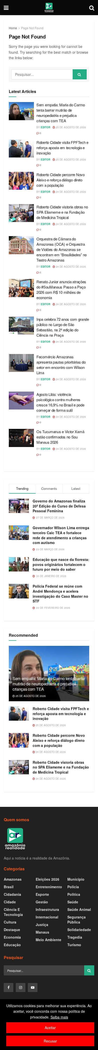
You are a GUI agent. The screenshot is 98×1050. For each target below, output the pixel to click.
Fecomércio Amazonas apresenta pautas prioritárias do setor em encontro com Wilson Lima (60, 364)
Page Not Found (32, 28)
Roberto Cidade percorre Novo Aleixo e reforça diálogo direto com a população (60, 180)
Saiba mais (59, 1017)
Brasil (9, 886)
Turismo (74, 944)
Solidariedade (79, 929)
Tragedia (74, 937)
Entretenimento (49, 886)
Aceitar (50, 1027)
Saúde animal (79, 909)
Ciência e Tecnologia (13, 912)
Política (73, 894)
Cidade (10, 901)
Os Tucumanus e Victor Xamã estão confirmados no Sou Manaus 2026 (60, 437)
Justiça (42, 924)
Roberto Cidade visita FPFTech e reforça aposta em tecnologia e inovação (62, 147)
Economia (12, 937)
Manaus (42, 932)
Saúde (72, 901)
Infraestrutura (47, 909)
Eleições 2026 (47, 879)
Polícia (73, 886)
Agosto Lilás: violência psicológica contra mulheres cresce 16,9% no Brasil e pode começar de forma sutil (60, 402)
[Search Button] (80, 74)
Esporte (42, 894)
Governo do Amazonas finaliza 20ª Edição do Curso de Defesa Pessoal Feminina (59, 505)
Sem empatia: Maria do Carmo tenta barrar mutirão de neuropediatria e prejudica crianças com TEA (60, 112)
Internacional (47, 916)
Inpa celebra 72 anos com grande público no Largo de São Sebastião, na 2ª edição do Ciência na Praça (62, 327)
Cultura (10, 922)
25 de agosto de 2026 (70, 127)
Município (75, 879)
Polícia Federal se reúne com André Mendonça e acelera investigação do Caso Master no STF (60, 593)
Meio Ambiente (48, 939)
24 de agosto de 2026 (70, 192)
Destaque (12, 929)
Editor (45, 127)
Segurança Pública (76, 919)
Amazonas (13, 879)
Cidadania (12, 894)
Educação (12, 944)
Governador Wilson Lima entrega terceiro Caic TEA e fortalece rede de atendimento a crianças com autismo (61, 535)
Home (13, 28)
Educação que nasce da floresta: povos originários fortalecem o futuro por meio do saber (61, 564)
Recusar (50, 1040)
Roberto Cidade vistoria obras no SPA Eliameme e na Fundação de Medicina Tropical (62, 212)
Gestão (42, 901)
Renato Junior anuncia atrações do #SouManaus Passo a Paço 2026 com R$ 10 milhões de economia (61, 289)
